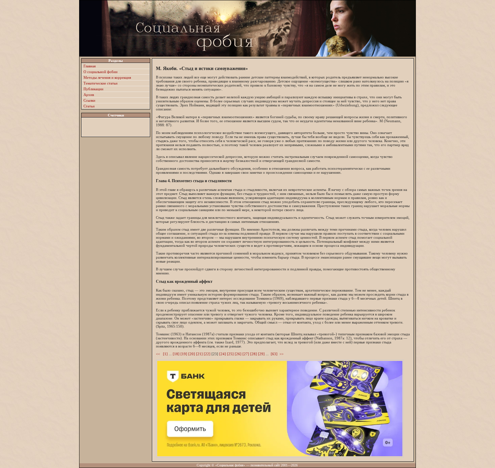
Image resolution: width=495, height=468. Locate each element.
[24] (222, 354)
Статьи (89, 106)
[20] (191, 354)
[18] (176, 354)
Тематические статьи (101, 83)
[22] (207, 354)
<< (159, 354)
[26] (238, 354)
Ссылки (89, 100)
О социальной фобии (101, 72)
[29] (261, 354)
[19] (183, 354)
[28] (253, 354)
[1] (165, 354)
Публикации (93, 89)
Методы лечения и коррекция (107, 77)
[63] (274, 354)
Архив (89, 95)
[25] (230, 354)
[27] (245, 354)
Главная (90, 66)
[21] (199, 354)
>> (281, 354)
